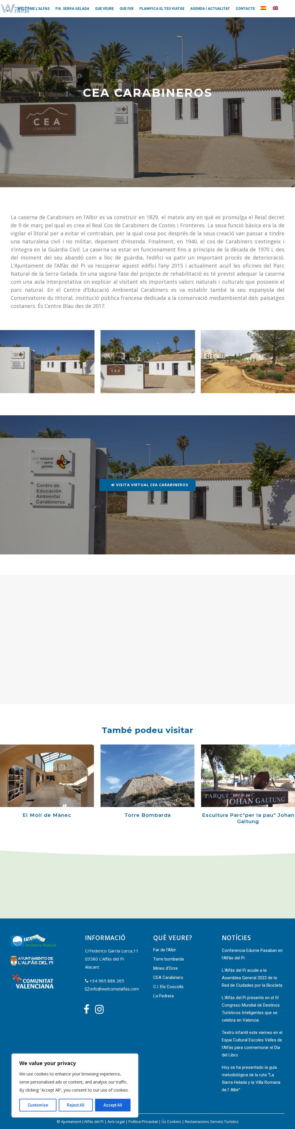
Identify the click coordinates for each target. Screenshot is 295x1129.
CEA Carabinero (168, 977)
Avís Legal (116, 1121)
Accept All (112, 1105)
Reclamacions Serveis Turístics (212, 1121)
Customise (38, 1105)
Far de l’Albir (164, 949)
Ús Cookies (171, 1121)
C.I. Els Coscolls (168, 986)
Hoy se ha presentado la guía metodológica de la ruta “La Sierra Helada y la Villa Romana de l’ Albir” (251, 1078)
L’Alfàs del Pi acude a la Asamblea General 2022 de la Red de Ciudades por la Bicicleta (252, 978)
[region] (75, 1085)
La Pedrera (163, 996)
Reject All (75, 1105)
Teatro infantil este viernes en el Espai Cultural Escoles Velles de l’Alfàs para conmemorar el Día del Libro (252, 1044)
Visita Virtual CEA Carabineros (151, 484)
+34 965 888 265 (107, 981)
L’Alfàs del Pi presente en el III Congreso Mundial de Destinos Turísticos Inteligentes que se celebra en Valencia (251, 1009)
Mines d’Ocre (165, 968)
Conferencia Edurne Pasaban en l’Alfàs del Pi (252, 954)
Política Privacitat (143, 1121)
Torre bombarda (168, 959)
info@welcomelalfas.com (114, 989)
